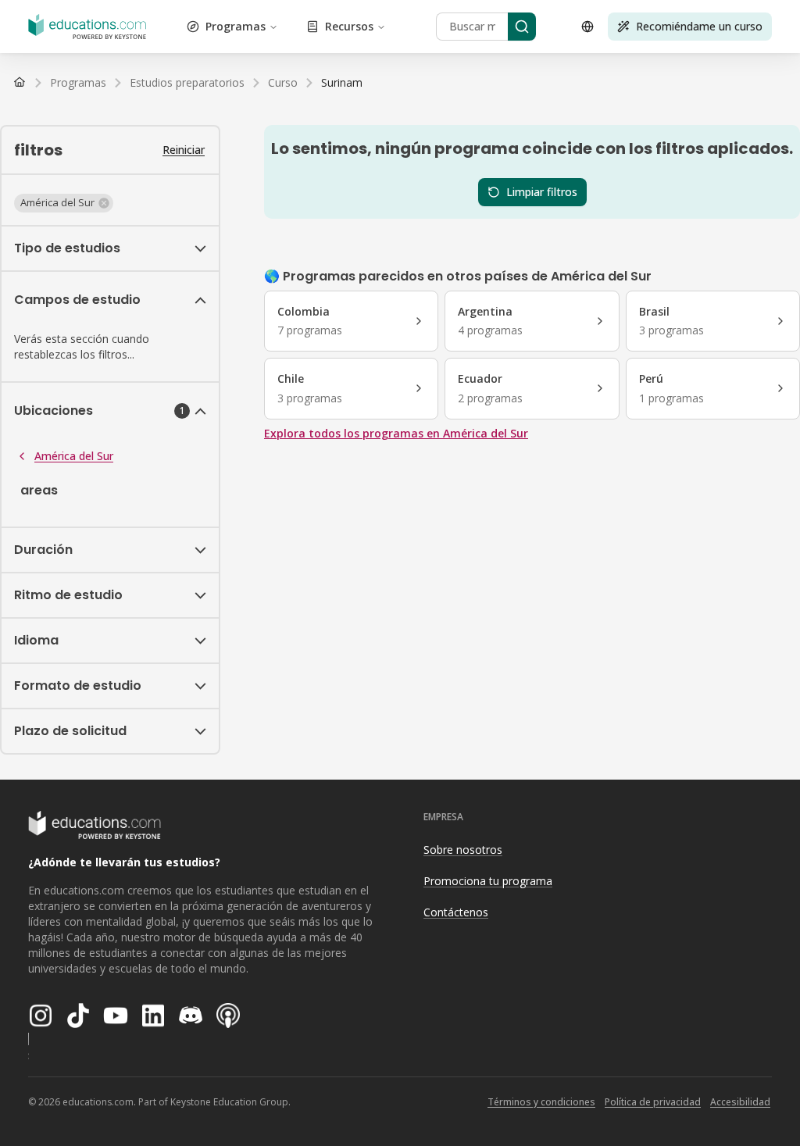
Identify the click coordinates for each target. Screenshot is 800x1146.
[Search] (522, 26)
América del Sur (73, 455)
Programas (235, 26)
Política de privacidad (653, 1102)
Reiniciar (183, 149)
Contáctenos (455, 912)
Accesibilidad (740, 1102)
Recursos (349, 26)
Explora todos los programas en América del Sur (396, 433)
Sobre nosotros (462, 849)
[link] (341, 83)
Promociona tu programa (487, 880)
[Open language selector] (587, 26)
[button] (63, 203)
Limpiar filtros (541, 191)
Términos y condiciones (541, 1102)
